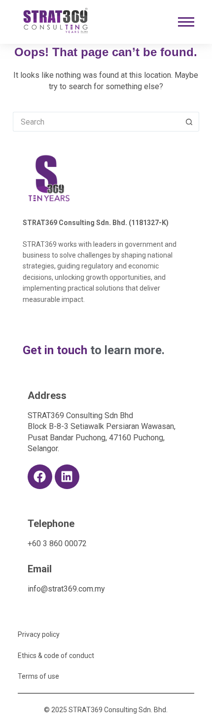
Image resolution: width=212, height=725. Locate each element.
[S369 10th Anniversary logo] (49, 178)
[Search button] (189, 122)
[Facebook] (40, 476)
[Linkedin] (67, 476)
